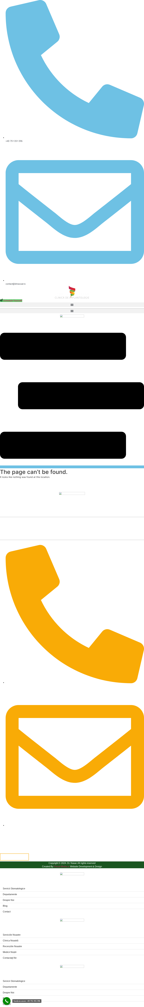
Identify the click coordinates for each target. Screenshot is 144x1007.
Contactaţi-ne (72, 531)
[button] (72, 304)
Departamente (10, 894)
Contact (7, 911)
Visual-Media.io (61, 866)
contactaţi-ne (10, 958)
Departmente (80, 525)
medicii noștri (9, 952)
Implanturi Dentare (31, 525)
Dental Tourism (99, 525)
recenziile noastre (12, 946)
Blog (132, 525)
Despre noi (118, 525)
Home (13, 525)
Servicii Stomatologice (57, 525)
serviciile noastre (12, 935)
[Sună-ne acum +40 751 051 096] (7, 1001)
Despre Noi (8, 900)
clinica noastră (10, 940)
